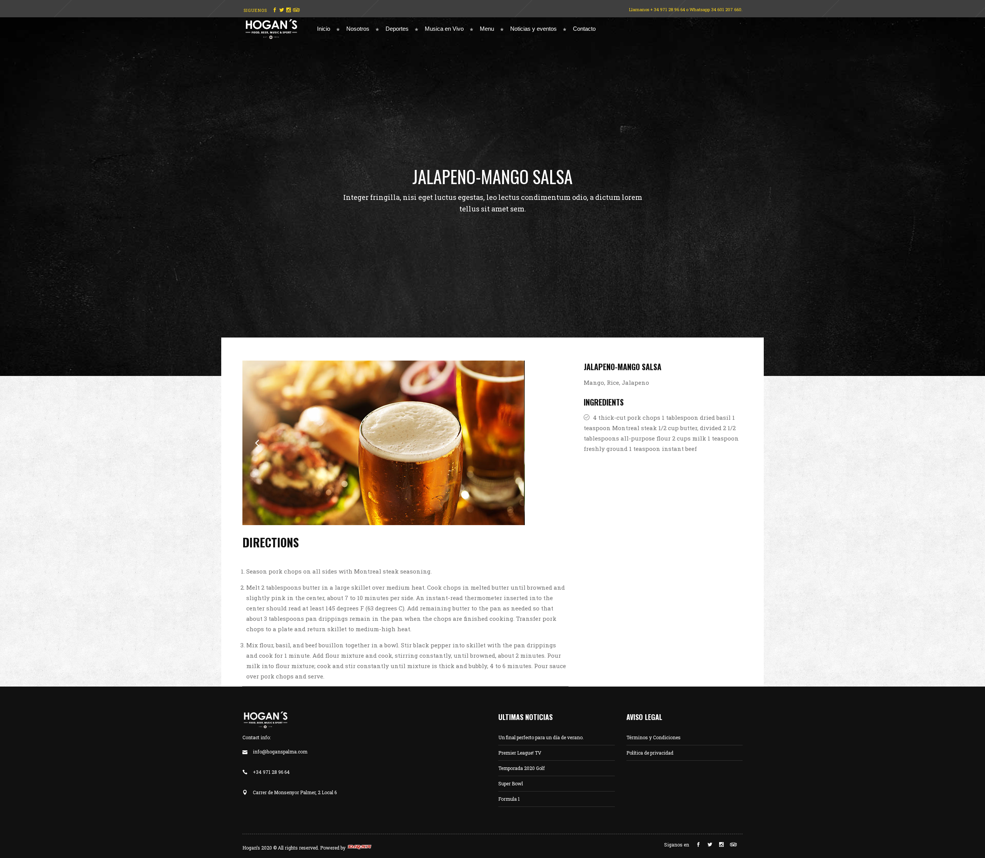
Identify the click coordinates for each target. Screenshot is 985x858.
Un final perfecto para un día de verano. (541, 737)
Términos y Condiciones (653, 737)
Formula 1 (509, 799)
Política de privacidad (649, 753)
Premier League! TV (519, 753)
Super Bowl (510, 783)
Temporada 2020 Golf (521, 768)
